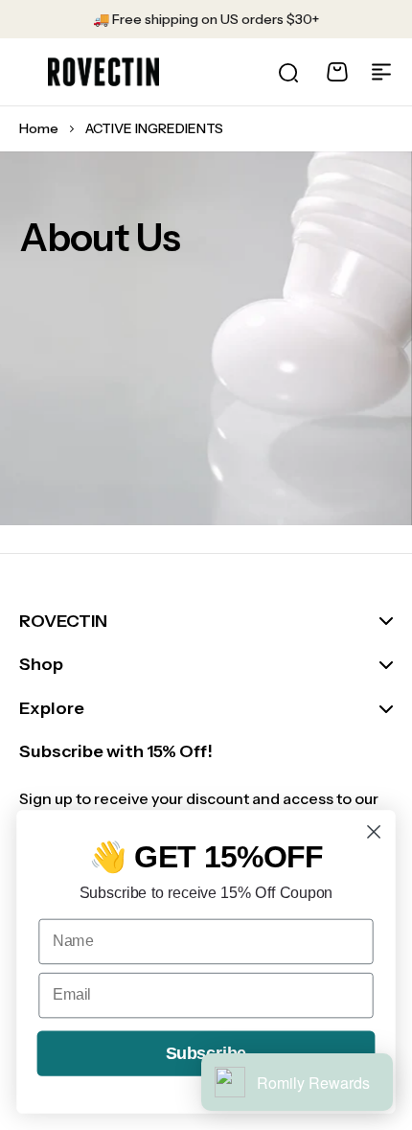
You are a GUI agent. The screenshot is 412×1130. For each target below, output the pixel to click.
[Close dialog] (374, 832)
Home (38, 128)
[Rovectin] (103, 72)
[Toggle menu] (381, 72)
